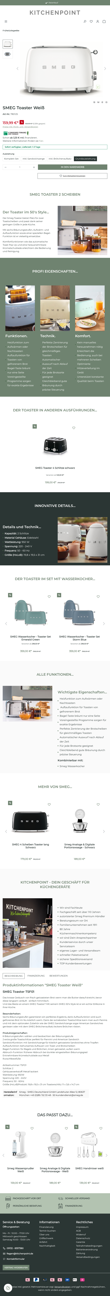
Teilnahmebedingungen (89, 1246)
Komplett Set (11, 158)
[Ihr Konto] (97, 21)
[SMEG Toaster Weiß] (61, 68)
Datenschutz (83, 1238)
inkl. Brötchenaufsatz (60, 158)
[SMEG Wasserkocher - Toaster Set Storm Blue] (79, 613)
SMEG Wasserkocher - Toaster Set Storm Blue (79, 638)
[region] (55, 68)
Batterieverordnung (87, 1249)
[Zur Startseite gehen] (55, 12)
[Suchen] (85, 21)
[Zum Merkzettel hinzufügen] (73, 428)
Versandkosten (62, 1287)
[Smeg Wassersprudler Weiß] (20, 1145)
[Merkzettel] (91, 21)
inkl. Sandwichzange (34, 158)
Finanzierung (46, 1227)
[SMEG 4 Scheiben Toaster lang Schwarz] (30, 821)
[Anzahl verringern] (5, 167)
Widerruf (81, 1234)
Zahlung (80, 1253)
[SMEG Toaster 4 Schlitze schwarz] (55, 444)
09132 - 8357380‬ (15, 1248)
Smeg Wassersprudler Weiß (20, 1170)
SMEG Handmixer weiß (89, 1168)
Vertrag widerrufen (16, 1267)
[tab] (14, 976)
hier (41, 141)
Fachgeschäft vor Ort (52, 2)
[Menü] (6, 21)
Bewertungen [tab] (59, 976)
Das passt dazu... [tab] (55, 1115)
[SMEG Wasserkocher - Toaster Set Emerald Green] (30, 613)
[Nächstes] (105, 68)
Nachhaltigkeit (47, 1246)
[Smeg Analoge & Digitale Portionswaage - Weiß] (55, 1145)
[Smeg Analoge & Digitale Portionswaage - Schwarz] (79, 821)
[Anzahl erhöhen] (34, 167)
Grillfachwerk (46, 1238)
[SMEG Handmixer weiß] (89, 1145)
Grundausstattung (85, 158)
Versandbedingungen (88, 1257)
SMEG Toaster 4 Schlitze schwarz (55, 467)
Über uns (44, 1234)
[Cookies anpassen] (8, 1288)
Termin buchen (47, 1231)
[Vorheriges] (17, 68)
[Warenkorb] (104, 21)
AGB (78, 1231)
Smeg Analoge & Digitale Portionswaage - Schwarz (79, 846)
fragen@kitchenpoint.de (20, 1253)
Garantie (80, 1242)
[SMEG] (100, 102)
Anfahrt (43, 1242)
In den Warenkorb (72, 167)
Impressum (82, 1227)
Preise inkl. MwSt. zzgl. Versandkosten (20, 127)
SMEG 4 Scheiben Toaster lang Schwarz (30, 846)
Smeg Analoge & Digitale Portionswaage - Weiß (55, 1170)
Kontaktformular (16, 1259)
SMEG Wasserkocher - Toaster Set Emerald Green (30, 638)
